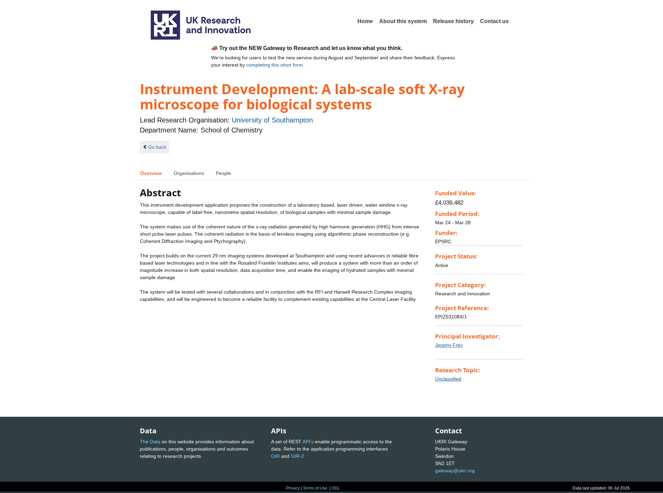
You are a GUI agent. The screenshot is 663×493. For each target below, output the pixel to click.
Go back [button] (157, 147)
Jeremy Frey (449, 345)
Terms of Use (315, 488)
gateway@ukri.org (455, 470)
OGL (336, 488)
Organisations (189, 173)
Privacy (293, 488)
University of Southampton (272, 120)
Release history (453, 21)
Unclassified (448, 379)
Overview (151, 173)
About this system (403, 21)
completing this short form (274, 65)
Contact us (494, 21)
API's (308, 441)
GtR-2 (297, 456)
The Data (150, 441)
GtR (275, 456)
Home (365, 21)
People (223, 173)
